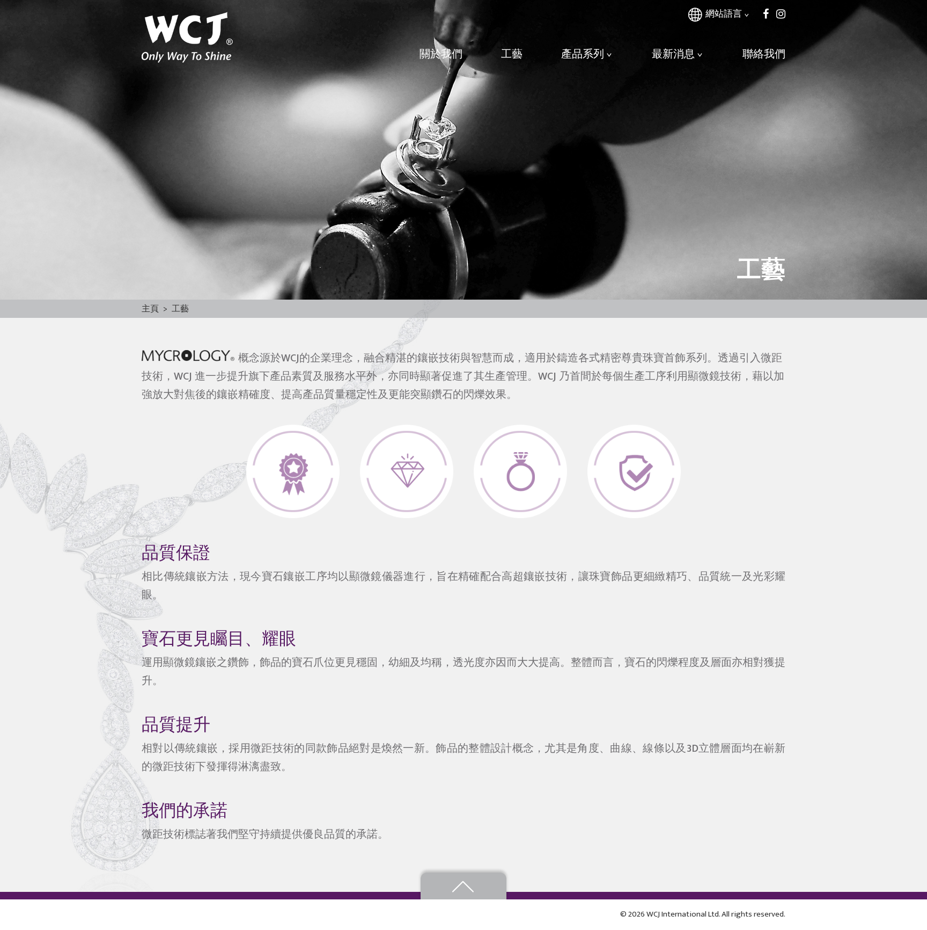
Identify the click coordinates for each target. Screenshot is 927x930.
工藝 (512, 54)
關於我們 (441, 54)
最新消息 (673, 54)
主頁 (150, 309)
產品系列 (582, 54)
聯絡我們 (763, 54)
